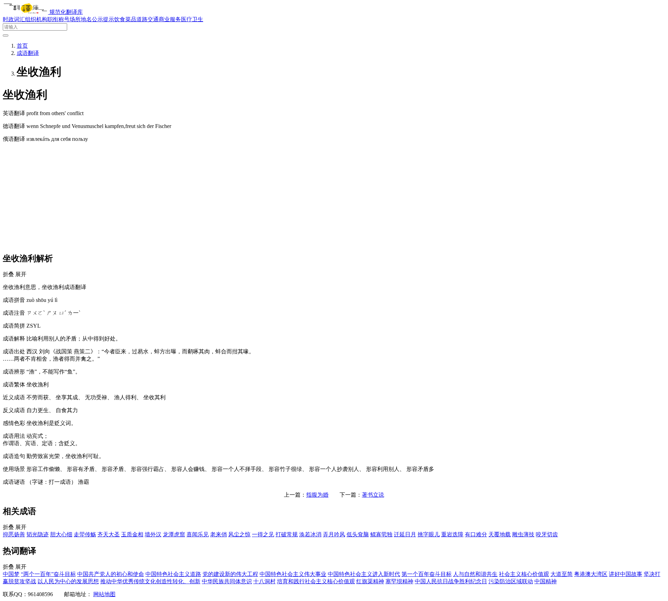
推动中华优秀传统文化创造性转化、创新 (150, 581)
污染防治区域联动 (510, 581)
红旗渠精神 (370, 581)
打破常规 (287, 534)
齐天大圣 (108, 534)
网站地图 (104, 594)
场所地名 (81, 19)
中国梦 (11, 574)
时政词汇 (14, 19)
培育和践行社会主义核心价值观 (316, 581)
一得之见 (263, 534)
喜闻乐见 (197, 534)
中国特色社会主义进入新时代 (364, 574)
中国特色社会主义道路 (173, 574)
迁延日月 (405, 534)
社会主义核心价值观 (524, 574)
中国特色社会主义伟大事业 (293, 574)
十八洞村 (264, 581)
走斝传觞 (85, 534)
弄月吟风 (334, 534)
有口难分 (476, 534)
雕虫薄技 (523, 534)
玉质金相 (132, 534)
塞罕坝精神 (399, 581)
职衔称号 (58, 19)
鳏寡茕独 (381, 534)
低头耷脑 (358, 534)
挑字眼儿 (429, 534)
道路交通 (147, 19)
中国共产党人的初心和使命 (110, 574)
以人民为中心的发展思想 (68, 581)
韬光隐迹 (37, 534)
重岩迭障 (452, 534)
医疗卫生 (192, 19)
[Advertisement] (334, 197)
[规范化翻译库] (26, 12)
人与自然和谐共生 (475, 574)
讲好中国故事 (625, 574)
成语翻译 (28, 53)
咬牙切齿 (547, 534)
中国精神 (545, 581)
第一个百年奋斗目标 (426, 574)
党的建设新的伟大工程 (230, 574)
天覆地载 (499, 534)
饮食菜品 (125, 19)
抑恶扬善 (14, 534)
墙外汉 (153, 534)
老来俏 (218, 534)
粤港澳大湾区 (590, 574)
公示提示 (103, 19)
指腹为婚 (317, 495)
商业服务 (170, 19)
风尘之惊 (239, 534)
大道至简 (561, 574)
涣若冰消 (310, 534)
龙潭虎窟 (174, 534)
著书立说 (373, 495)
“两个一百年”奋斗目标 (48, 574)
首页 (22, 46)
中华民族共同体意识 (227, 581)
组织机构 (36, 19)
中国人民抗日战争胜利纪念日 (451, 581)
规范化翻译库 (66, 12)
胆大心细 (61, 534)
